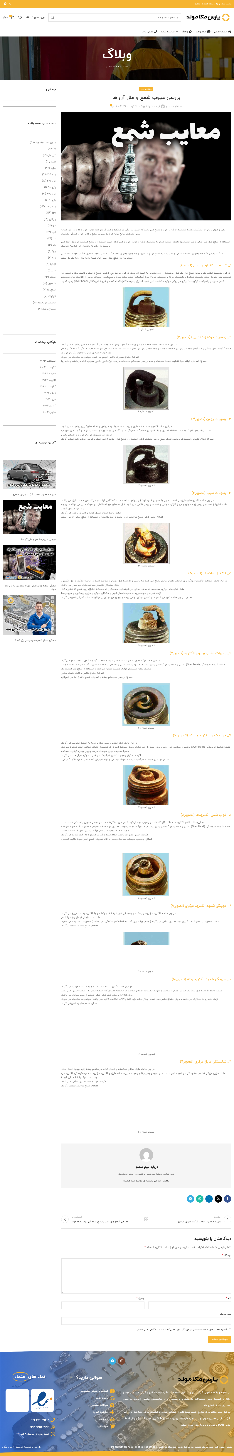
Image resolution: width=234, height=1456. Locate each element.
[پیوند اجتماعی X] (218, 1199)
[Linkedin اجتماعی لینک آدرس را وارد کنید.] (209, 1199)
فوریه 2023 (49, 373)
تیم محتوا (154, 106)
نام (228, 1298)
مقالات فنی (112, 66)
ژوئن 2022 (50, 393)
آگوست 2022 (48, 386)
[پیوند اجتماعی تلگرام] (5, 4)
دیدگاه (226, 1255)
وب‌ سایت (225, 1314)
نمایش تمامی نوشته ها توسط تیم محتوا (146, 1181)
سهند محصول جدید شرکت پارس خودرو (34, 494)
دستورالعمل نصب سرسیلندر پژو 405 (35, 640)
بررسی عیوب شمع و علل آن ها (38, 539)
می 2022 (51, 399)
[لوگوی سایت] (208, 17)
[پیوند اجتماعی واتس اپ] (199, 1199)
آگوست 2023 (48, 367)
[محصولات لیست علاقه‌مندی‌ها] (20, 17)
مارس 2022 (49, 412)
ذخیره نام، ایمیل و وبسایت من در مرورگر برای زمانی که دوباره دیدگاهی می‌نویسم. (182, 1330)
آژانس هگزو (8, 1447)
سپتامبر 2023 (48, 361)
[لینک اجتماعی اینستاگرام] (10, 4)
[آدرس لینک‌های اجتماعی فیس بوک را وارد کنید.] (227, 1199)
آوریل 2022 (49, 406)
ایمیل (140, 1298)
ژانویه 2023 (49, 380)
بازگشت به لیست (146, 1219)
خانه (125, 66)
